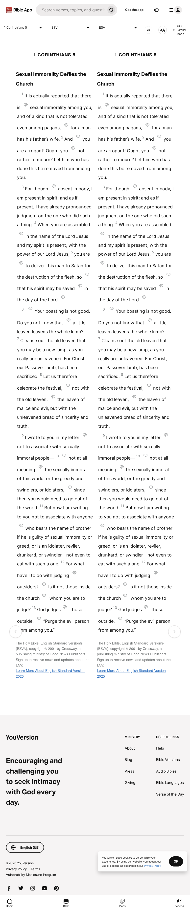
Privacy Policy (16, 869)
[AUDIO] (148, 30)
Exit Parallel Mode (181, 30)
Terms (35, 869)
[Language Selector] (156, 10)
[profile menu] (174, 10)
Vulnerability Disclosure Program (31, 875)
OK (176, 861)
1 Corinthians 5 (15, 27)
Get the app (134, 10)
